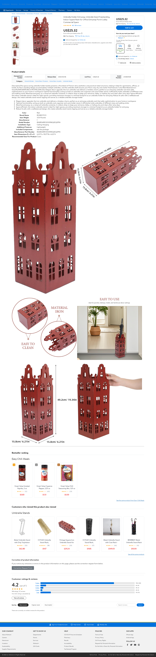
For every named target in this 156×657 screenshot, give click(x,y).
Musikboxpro (125, 4)
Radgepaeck (54, 4)
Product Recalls (69, 646)
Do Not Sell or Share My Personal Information (108, 646)
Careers (69, 10)
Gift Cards (36, 646)
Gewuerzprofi (71, 4)
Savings (26, 10)
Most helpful (48, 605)
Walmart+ (36, 643)
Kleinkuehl (78, 4)
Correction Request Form (22, 568)
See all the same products (136, 554)
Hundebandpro (6, 4)
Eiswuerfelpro (37, 4)
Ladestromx (101, 4)
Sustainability (6, 646)
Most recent (23, 605)
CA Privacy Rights (100, 640)
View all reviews (19, 598)
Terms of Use (99, 635)
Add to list (123, 63)
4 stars (37, 585)
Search (140, 605)
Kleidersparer (93, 4)
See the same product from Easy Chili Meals (130, 500)
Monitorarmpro (46, 4)
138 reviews (77, 25)
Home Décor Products (33, 14)
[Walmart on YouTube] (135, 645)
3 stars (37, 588)
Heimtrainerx (14, 4)
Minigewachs (29, 4)
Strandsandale (148, 4)
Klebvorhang (86, 4)
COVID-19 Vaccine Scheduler (73, 635)
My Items (77, 10)
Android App (130, 637)
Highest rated (36, 605)
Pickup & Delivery (50, 10)
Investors (5, 643)
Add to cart (129, 28)
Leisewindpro (117, 4)
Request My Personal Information (105, 643)
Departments (9, 10)
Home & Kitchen (20, 14)
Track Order (90, 625)
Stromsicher (22, 4)
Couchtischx (132, 4)
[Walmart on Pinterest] (139, 645)
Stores (35, 637)
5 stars (37, 583)
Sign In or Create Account (59, 625)
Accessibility (68, 643)
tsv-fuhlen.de (81, 40)
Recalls (66, 640)
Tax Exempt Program (70, 649)
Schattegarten (108, 4)
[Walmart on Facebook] (127, 645)
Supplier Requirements (9, 649)
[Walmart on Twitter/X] (131, 645)
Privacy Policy (99, 637)
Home (13, 14)
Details (132, 58)
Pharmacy (62, 10)
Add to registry (136, 63)
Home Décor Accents (46, 14)
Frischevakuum (62, 4)
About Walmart (6, 635)
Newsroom (5, 640)
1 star (37, 592)
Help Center (77, 625)
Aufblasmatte (140, 4)
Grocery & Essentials (36, 10)
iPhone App (129, 635)
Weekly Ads (103, 625)
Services (18, 10)
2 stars (37, 590)
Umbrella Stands (67, 81)
